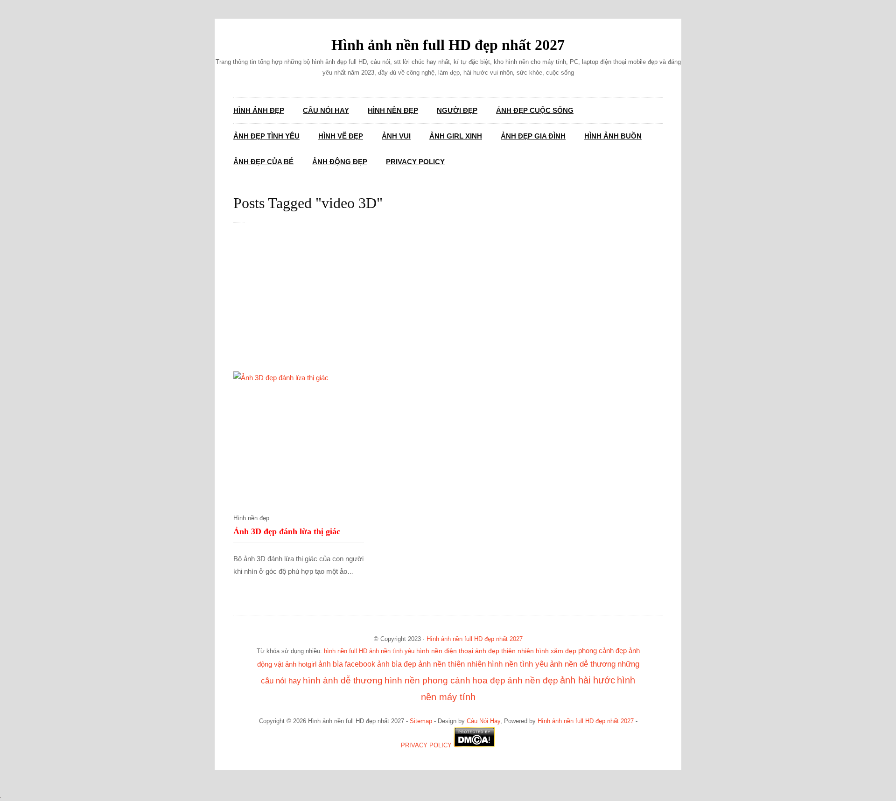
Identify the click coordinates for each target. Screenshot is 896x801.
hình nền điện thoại (444, 651)
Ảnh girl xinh (455, 136)
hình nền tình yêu (518, 664)
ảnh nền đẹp (532, 680)
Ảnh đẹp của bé (263, 162)
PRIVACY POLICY (426, 745)
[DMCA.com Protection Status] (474, 745)
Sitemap (421, 721)
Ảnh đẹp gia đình (533, 136)
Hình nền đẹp (393, 110)
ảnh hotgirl (300, 664)
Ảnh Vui (396, 136)
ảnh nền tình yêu (391, 651)
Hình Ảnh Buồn (613, 136)
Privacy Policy (415, 162)
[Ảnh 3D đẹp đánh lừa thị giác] (298, 436)
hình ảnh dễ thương (343, 680)
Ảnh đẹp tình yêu (266, 136)
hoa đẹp (488, 680)
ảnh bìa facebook (346, 664)
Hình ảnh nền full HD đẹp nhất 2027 (448, 44)
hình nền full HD (345, 651)
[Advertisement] (457, 302)
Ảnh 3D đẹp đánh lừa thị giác (286, 531)
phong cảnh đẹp (602, 651)
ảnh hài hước (587, 680)
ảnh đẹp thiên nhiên (504, 651)
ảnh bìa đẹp (396, 664)
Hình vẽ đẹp (340, 136)
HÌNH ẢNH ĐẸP (258, 110)
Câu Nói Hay (326, 110)
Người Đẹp (457, 110)
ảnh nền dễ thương (583, 664)
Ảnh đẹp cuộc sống (535, 110)
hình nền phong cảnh (427, 680)
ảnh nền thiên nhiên (452, 664)
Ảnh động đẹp (339, 162)
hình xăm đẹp (556, 651)
